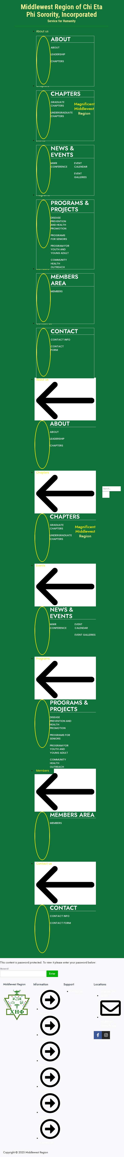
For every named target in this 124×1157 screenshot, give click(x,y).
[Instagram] (106, 1035)
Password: (4, 968)
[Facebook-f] (98, 1035)
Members (42, 771)
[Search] (105, 494)
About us (42, 380)
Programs (43, 659)
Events (40, 566)
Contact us (44, 864)
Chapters (42, 473)
